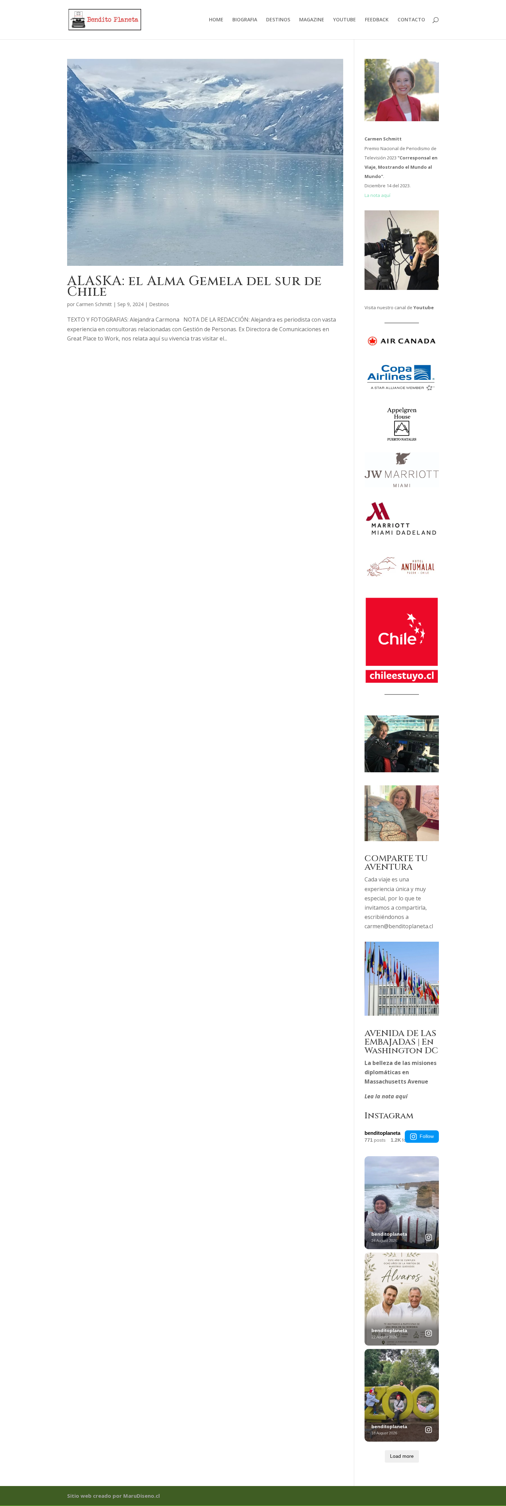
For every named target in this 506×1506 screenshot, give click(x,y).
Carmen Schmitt (94, 304)
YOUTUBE (344, 20)
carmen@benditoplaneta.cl (399, 926)
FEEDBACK (377, 20)
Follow (427, 1136)
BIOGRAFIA (244, 20)
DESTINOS (278, 20)
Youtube (423, 307)
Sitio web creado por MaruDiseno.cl (113, 1495)
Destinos (159, 304)
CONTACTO (411, 20)
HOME (216, 20)
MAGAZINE (311, 20)
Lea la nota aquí (386, 1096)
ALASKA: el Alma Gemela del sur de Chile (194, 286)
